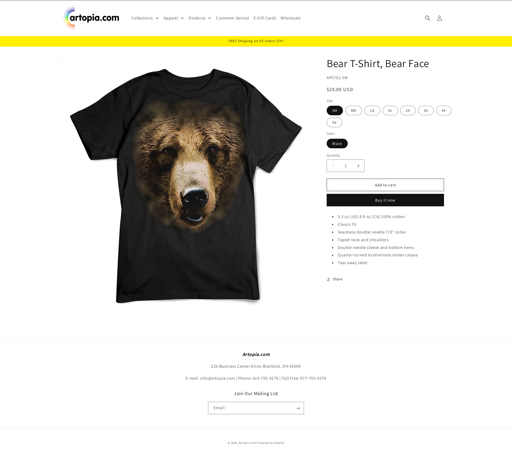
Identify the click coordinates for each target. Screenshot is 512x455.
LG (372, 110)
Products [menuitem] (197, 18)
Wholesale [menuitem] (291, 18)
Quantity (333, 155)
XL (390, 110)
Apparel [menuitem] (170, 18)
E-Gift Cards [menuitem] (265, 18)
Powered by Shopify (270, 443)
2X (408, 110)
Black (337, 143)
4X (444, 110)
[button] (428, 18)
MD (354, 110)
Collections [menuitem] (142, 18)
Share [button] (338, 279)
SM (334, 110)
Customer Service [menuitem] (232, 18)
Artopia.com (247, 443)
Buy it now (385, 200)
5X (334, 122)
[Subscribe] (298, 408)
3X (426, 110)
